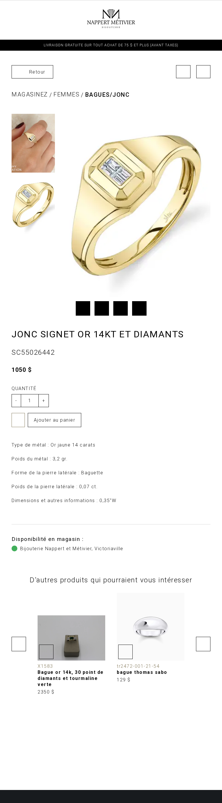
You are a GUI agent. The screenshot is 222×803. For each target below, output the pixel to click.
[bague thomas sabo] (150, 638)
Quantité (24, 388)
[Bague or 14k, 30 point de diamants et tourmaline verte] (71, 644)
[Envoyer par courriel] (139, 308)
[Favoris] (18, 420)
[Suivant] (203, 71)
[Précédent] (183, 71)
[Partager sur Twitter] (102, 308)
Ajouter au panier (54, 420)
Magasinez (30, 94)
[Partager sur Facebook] (83, 308)
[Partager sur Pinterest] (120, 308)
